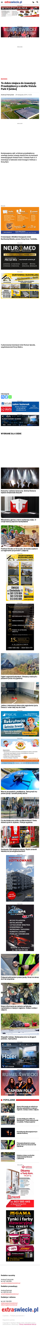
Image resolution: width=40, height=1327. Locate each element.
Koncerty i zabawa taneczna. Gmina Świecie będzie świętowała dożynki (18, 492)
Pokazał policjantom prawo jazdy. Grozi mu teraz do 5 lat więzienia (20, 978)
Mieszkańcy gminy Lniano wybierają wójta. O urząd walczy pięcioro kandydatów (18, 521)
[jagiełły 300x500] (20, 878)
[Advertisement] (20, 60)
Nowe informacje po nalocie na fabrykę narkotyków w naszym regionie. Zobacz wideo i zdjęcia (19, 1008)
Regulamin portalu (9, 1320)
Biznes (4, 79)
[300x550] (20, 1235)
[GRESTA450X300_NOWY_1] (20, 285)
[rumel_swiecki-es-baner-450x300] (20, 1083)
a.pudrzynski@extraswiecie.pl (10, 1283)
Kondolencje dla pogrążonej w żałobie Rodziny (27, 1132)
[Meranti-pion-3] (20, 1186)
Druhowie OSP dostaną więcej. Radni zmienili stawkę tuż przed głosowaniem (19, 850)
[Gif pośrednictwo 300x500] (20, 627)
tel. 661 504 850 (6, 1281)
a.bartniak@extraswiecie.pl (10, 1294)
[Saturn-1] (20, 407)
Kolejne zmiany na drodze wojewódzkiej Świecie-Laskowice (25, 1156)
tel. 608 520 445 (6, 1292)
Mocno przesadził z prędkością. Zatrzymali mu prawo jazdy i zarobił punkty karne (19, 792)
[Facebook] (2, 397)
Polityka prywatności (17, 1316)
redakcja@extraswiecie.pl (9, 1303)
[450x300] (20, 257)
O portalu (6, 1316)
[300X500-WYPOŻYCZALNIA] (20, 928)
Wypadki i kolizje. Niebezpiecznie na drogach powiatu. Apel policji (18, 1038)
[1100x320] (20, 420)
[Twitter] (6, 397)
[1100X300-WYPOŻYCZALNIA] (20, 11)
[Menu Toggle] (2, 2)
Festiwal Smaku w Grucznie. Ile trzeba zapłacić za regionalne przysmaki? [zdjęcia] (19, 549)
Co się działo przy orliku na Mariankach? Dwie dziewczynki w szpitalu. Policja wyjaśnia (19, 821)
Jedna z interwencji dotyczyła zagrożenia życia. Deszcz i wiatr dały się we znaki (19, 706)
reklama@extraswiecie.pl (9, 1305)
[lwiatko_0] (20, 751)
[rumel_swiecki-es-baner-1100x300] (20, 32)
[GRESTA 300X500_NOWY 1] (20, 577)
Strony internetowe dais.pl (27, 1324)
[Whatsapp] (10, 397)
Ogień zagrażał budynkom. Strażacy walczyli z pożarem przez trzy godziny (19, 677)
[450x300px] (20, 724)
